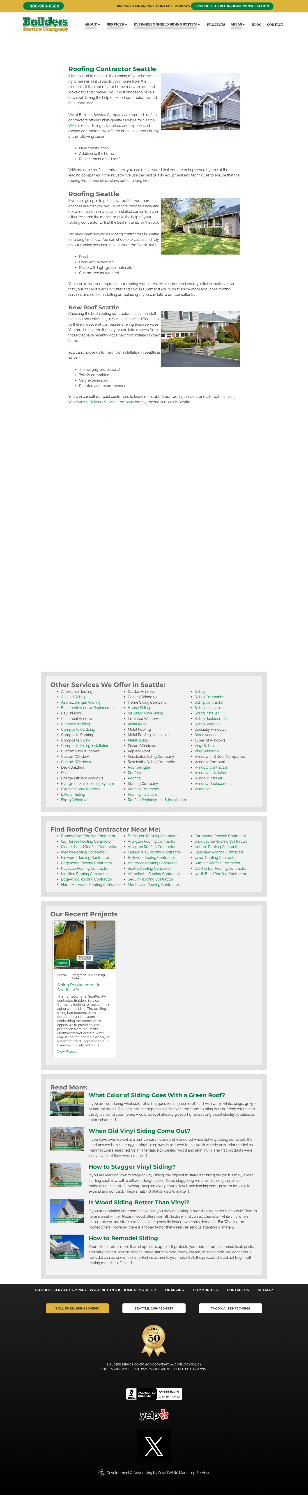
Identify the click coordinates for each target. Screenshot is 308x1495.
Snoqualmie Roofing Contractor (221, 841)
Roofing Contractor (144, 789)
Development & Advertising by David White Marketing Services (159, 1473)
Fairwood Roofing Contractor (85, 857)
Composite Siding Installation (85, 746)
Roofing (134, 778)
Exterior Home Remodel (81, 789)
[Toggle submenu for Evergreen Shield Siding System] (199, 24)
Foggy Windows (74, 800)
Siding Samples (207, 724)
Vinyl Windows (207, 751)
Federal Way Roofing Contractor (154, 852)
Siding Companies (210, 697)
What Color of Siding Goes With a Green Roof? (157, 1095)
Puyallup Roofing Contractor (85, 868)
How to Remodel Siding (123, 1238)
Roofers (134, 773)
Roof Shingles (139, 767)
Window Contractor (211, 767)
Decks (66, 773)
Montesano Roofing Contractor (153, 885)
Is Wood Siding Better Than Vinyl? (139, 1202)
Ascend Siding (73, 697)
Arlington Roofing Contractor (152, 841)
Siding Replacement (211, 718)
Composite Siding (75, 740)
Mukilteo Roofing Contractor (84, 874)
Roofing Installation (143, 794)
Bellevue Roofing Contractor (151, 857)
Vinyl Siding (204, 746)
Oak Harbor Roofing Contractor (221, 868)
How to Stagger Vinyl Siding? (132, 1166)
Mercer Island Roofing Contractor (89, 847)
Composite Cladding (78, 729)
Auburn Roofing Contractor (217, 847)
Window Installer (209, 778)
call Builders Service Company (108, 402)
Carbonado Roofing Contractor (220, 836)
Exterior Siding (73, 794)
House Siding (139, 708)
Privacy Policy (189, 1364)
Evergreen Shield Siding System (87, 783)
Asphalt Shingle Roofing (81, 702)
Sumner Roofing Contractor (218, 863)
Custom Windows (76, 762)
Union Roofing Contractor (216, 857)
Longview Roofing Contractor (219, 852)
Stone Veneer (206, 735)
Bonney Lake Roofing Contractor (88, 836)
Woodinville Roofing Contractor (154, 874)
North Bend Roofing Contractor (220, 874)
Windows (202, 789)
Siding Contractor (209, 702)
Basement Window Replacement (88, 708)
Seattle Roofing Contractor (150, 868)
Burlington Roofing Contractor (153, 836)
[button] (43, 6)
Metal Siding (138, 740)
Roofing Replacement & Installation (157, 800)
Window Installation (211, 773)
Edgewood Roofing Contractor (86, 863)
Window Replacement (213, 783)
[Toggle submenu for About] (99, 24)
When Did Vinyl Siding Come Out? (139, 1130)
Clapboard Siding (75, 724)
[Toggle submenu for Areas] (244, 24)
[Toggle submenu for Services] (126, 24)
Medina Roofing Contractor (83, 852)
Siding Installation (209, 708)
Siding (200, 691)
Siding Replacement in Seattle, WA (79, 987)
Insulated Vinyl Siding (145, 713)
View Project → (69, 1052)
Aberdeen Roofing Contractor (152, 863)
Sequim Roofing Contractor (150, 879)
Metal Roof (137, 724)
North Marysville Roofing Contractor (91, 885)
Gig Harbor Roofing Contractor (86, 841)
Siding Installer (207, 713)
